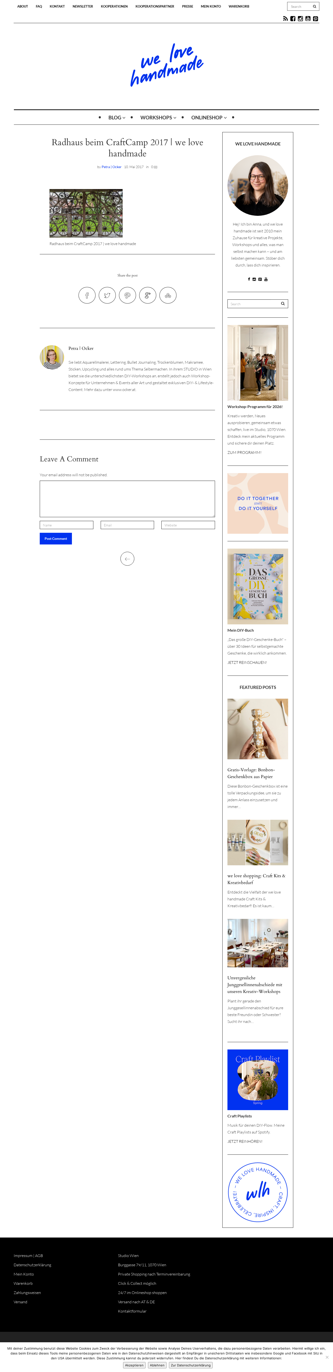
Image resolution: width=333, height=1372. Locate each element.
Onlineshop (207, 117)
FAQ (39, 6)
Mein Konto (211, 6)
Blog (114, 117)
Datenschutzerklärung (32, 1264)
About (22, 6)
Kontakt (57, 6)
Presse (187, 6)
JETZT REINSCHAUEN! (247, 662)
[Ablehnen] (326, 1357)
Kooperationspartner (155, 6)
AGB (39, 1255)
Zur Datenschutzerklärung (191, 1365)
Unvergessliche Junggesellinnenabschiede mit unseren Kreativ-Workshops (254, 985)
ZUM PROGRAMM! (244, 452)
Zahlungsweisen (27, 1292)
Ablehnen (157, 1365)
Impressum (23, 1255)
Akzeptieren (134, 1365)
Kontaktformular (132, 1311)
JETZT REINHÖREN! (245, 1141)
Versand (20, 1301)
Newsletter (83, 6)
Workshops (156, 117)
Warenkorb (239, 6)
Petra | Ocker (112, 167)
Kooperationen (114, 6)
